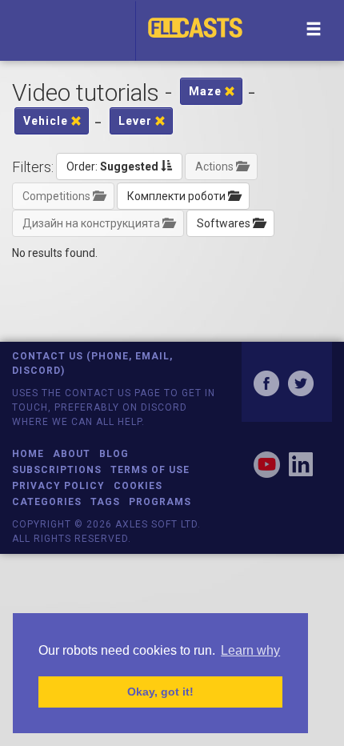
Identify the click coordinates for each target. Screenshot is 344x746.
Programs (160, 501)
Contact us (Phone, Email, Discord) (92, 363)
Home (28, 453)
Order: (112, 166)
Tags (105, 501)
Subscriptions (57, 469)
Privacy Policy (58, 485)
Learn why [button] (250, 650)
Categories (47, 501)
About (71, 453)
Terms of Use (150, 469)
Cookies (138, 485)
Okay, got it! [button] (160, 691)
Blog (114, 453)
